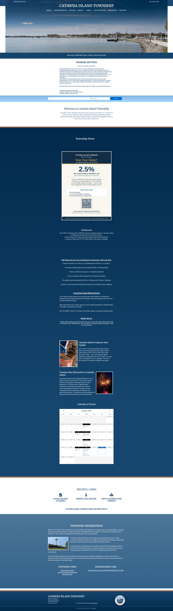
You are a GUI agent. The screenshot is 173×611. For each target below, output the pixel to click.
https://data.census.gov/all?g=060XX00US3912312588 (105, 570)
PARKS (88, 10)
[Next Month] (109, 410)
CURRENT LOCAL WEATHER (86, 499)
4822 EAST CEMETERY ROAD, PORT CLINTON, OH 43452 (86, 55)
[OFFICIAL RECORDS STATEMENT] (60, 495)
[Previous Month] (63, 410)
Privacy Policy (93, 608)
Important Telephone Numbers (67, 572)
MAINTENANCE (113, 10)
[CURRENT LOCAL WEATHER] (86, 495)
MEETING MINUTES (60, 10)
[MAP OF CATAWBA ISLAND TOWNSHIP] (111, 495)
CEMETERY (122, 10)
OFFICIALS (72, 10)
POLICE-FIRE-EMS (100, 10)
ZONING (80, 10)
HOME (49, 10)
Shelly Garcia (94, 603)
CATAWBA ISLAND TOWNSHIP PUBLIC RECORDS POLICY (86, 509)
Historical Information (67, 570)
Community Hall (67, 574)
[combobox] (69, 98)
